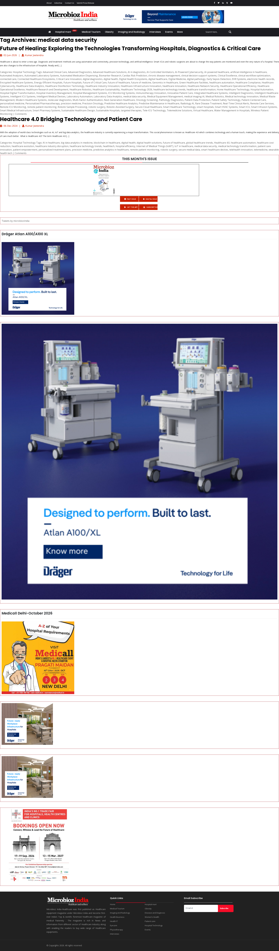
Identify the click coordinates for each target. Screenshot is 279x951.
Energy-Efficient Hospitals (48, 82)
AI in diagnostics (136, 72)
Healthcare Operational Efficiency (238, 86)
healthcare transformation (201, 89)
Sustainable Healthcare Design (78, 110)
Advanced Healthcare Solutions (110, 72)
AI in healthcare (51, 142)
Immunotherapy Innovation (151, 93)
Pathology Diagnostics (171, 100)
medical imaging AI (194, 96)
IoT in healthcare (184, 146)
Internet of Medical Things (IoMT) (154, 146)
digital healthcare (157, 79)
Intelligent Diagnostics (241, 93)
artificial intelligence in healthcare (248, 72)
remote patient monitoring (42, 107)
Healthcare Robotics (80, 89)
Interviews (155, 31)
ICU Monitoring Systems (121, 93)
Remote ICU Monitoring (13, 107)
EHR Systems (239, 79)
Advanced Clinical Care (55, 72)
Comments (21, 114)
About (49, 3)
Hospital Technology (24, 72)
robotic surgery (96, 107)
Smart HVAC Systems (226, 107)
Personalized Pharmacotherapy (42, 103)
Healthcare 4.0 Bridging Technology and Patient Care (71, 119)
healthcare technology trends (169, 89)
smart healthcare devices (214, 149)
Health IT (114, 921)
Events (169, 31)
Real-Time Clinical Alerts (236, 103)
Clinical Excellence (227, 75)
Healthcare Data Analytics (30, 86)
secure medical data (189, 149)
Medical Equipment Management (165, 96)
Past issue (131, 199)
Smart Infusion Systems (264, 107)
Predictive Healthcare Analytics (121, 103)
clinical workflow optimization (254, 75)
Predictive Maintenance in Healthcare (159, 103)
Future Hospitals (73, 82)
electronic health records (260, 79)
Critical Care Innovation (69, 79)
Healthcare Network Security (203, 86)
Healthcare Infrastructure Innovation (141, 86)
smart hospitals (205, 107)
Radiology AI (187, 103)
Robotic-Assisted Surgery (120, 107)
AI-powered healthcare (216, 72)
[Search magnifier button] (230, 31)
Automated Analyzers (11, 75)
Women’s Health (152, 917)
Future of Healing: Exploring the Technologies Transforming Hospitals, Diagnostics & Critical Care (130, 48)
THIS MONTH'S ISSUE (139, 158)
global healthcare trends (199, 142)
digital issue (151, 199)
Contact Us (69, 3)
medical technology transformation (237, 146)
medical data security (134, 96)
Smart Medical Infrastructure (16, 110)
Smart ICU (244, 107)
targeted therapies (131, 110)
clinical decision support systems (199, 75)
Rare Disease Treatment (208, 103)
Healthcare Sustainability (106, 89)
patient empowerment (25, 149)
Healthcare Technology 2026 (136, 89)
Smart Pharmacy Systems (46, 110)
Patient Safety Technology (226, 100)
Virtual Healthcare (203, 110)
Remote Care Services (262, 103)
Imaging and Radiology (131, 31)
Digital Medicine (177, 79)
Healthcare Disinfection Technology (64, 86)
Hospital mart (63, 31)
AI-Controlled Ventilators (160, 72)
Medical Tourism (91, 31)
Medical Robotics (215, 96)
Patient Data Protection (197, 100)
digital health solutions (149, 142)
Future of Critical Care (95, 82)
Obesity (109, 31)
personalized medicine (12, 103)
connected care (8, 79)
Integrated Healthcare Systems (211, 93)
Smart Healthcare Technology (179, 107)
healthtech (109, 146)
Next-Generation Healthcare (119, 100)
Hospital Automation (262, 89)
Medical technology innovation (242, 96)
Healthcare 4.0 (222, 142)
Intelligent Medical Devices (51, 96)
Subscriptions (152, 207)
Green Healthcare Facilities (193, 82)
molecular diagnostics (59, 100)
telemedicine (261, 149)
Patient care (150, 921)
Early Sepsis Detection (219, 79)
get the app (132, 207)
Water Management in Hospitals (232, 110)
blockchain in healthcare (107, 142)
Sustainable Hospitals (108, 110)
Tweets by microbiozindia (15, 220)
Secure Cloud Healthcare (148, 107)
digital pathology (196, 79)
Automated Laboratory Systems (41, 75)
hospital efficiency (125, 146)
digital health (111, 79)
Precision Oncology (92, 103)
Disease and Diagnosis (155, 912)
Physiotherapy (116, 929)
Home (112, 904)
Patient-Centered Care (254, 100)
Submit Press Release (85, 3)
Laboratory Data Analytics (108, 96)
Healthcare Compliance (248, 82)
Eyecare (113, 925)
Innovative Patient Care (180, 93)
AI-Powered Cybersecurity (189, 72)
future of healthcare (119, 82)
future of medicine (141, 82)
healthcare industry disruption (51, 146)
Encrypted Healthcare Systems (16, 82)
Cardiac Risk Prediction (134, 75)
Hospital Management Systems (90, 93)
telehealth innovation (241, 149)
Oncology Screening (147, 100)
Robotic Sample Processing (72, 107)
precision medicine (71, 103)
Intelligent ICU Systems (22, 96)
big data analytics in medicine (77, 142)
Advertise (58, 3)
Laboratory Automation (80, 96)
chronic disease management (164, 75)
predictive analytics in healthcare (111, 149)
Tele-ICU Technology (154, 110)
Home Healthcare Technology (233, 89)
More (180, 31)
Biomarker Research (110, 75)
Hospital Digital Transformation (17, 93)
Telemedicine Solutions (179, 110)
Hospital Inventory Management (54, 93)
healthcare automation (221, 82)
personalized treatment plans (55, 149)
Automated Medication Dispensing (79, 75)
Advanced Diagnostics (80, 72)
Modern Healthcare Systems (31, 100)
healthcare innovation (174, 86)
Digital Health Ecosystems (133, 79)
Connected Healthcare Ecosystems (36, 79)
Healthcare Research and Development (47, 89)
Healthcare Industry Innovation (102, 86)
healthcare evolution (23, 146)
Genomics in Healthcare (165, 82)
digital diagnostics (92, 79)
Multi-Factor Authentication (88, 100)
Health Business (117, 917)
